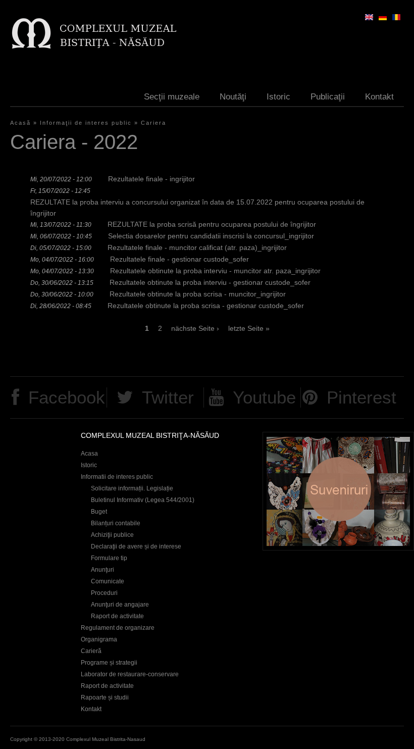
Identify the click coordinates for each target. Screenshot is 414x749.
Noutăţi (233, 97)
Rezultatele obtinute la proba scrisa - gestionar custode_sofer (206, 306)
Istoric (278, 97)
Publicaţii (327, 97)
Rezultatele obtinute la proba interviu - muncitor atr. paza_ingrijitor (215, 271)
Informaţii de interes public (86, 123)
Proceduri (104, 592)
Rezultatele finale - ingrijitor (151, 179)
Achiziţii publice (112, 534)
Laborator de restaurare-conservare (130, 674)
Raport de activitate (117, 616)
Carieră (91, 651)
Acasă (20, 123)
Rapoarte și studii (105, 697)
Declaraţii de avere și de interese (136, 546)
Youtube (264, 397)
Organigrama (99, 639)
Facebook (66, 397)
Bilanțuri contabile (115, 523)
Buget (99, 511)
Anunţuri (102, 569)
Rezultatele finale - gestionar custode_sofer (179, 259)
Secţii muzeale (171, 97)
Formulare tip (109, 558)
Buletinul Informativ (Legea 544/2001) (142, 500)
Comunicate (107, 581)
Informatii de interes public (117, 476)
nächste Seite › (195, 328)
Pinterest (361, 397)
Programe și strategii (109, 662)
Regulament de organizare (117, 627)
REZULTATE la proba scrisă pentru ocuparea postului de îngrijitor (212, 224)
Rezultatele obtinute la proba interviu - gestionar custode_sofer (210, 282)
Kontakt (379, 97)
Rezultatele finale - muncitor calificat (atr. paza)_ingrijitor (197, 247)
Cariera (153, 123)
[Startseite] (93, 33)
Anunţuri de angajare (120, 604)
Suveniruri (338, 491)
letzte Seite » (249, 328)
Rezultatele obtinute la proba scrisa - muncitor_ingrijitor (198, 294)
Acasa (89, 453)
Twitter (168, 397)
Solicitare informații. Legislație (132, 488)
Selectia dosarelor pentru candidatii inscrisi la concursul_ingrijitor (211, 236)
